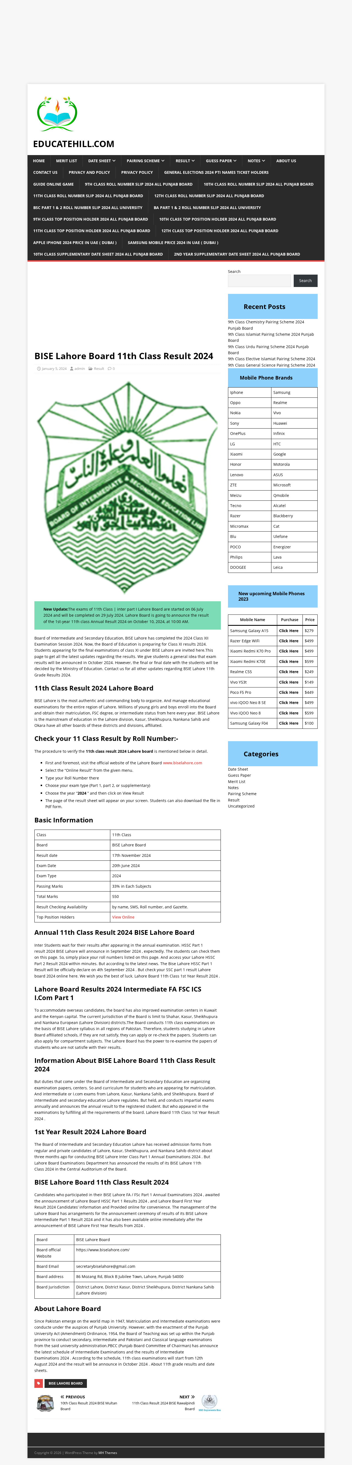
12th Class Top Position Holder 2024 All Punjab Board (219, 230)
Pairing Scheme (143, 160)
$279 (309, 630)
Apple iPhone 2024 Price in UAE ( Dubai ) (75, 242)
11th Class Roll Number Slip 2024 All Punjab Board (88, 195)
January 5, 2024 (54, 368)
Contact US (45, 172)
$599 (309, 661)
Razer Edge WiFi (245, 640)
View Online (123, 917)
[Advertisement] (165, 38)
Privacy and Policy (89, 172)
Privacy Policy (137, 172)
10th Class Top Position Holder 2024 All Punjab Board (217, 219)
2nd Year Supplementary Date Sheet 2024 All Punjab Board (237, 254)
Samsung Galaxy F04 (249, 723)
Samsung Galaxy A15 (249, 630)
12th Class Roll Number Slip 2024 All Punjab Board (209, 195)
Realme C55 (241, 671)
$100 (309, 723)
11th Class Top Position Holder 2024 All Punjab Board (91, 230)
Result (183, 160)
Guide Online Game (53, 184)
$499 (309, 640)
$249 (309, 671)
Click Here (288, 630)
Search (234, 271)
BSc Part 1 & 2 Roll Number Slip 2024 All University (87, 207)
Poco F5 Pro (240, 692)
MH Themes (107, 1452)
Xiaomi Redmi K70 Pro (250, 651)
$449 (309, 692)
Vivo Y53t (238, 682)
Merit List (66, 160)
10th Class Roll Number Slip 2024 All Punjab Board (259, 184)
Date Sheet (99, 160)
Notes (254, 160)
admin (80, 368)
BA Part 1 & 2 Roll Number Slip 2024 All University (207, 207)
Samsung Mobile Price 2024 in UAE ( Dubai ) (173, 242)
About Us (286, 160)
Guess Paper (219, 160)
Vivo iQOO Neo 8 (245, 713)
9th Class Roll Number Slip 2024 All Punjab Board (139, 184)
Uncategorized (241, 806)
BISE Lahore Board (66, 1383)
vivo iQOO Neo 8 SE (248, 702)
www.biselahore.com (182, 762)
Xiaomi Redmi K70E (248, 661)
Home (39, 160)
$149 (309, 682)
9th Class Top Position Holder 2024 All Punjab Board (90, 219)
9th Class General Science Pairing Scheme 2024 (271, 365)
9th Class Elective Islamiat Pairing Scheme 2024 (271, 358)
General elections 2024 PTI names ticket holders (216, 172)
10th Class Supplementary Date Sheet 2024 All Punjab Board (98, 254)
